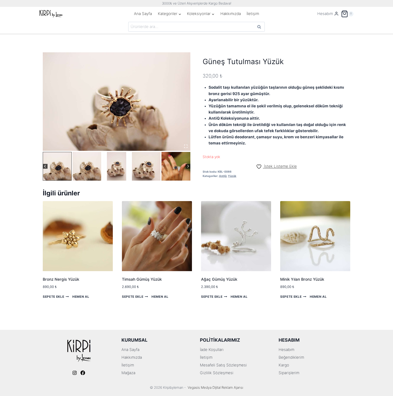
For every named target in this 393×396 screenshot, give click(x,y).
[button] (57, 166)
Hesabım (286, 349)
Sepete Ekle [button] (53, 296)
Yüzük (232, 176)
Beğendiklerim (291, 357)
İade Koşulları (212, 349)
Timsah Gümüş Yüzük (142, 279)
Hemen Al (80, 296)
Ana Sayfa (143, 13)
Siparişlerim (289, 373)
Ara (259, 26)
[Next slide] (188, 166)
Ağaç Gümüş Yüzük (219, 279)
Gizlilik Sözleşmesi (216, 373)
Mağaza (128, 373)
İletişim (253, 13)
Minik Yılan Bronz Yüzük (302, 279)
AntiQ (222, 176)
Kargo (284, 365)
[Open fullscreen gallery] (186, 146)
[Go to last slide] (45, 166)
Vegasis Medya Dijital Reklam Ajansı (215, 387)
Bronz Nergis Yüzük (61, 279)
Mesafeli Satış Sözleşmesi (223, 365)
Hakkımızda (230, 13)
